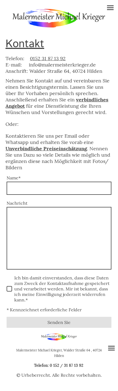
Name (14, 178)
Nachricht (17, 203)
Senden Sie (59, 322)
